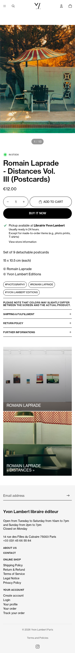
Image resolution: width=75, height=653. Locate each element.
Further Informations (19, 332)
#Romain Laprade (41, 284)
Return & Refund (14, 569)
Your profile (10, 604)
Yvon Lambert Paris (42, 629)
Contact (9, 552)
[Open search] (13, 6)
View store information (22, 241)
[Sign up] (68, 495)
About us (10, 547)
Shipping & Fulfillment (18, 314)
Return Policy (13, 323)
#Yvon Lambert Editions (21, 292)
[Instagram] (37, 646)
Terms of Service (14, 573)
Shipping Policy (13, 565)
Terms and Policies (37, 637)
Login (6, 600)
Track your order (14, 613)
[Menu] (4, 6)
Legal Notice (11, 578)
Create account (13, 595)
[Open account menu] (61, 6)
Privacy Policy (12, 582)
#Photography (15, 284)
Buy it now (37, 213)
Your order (9, 608)
